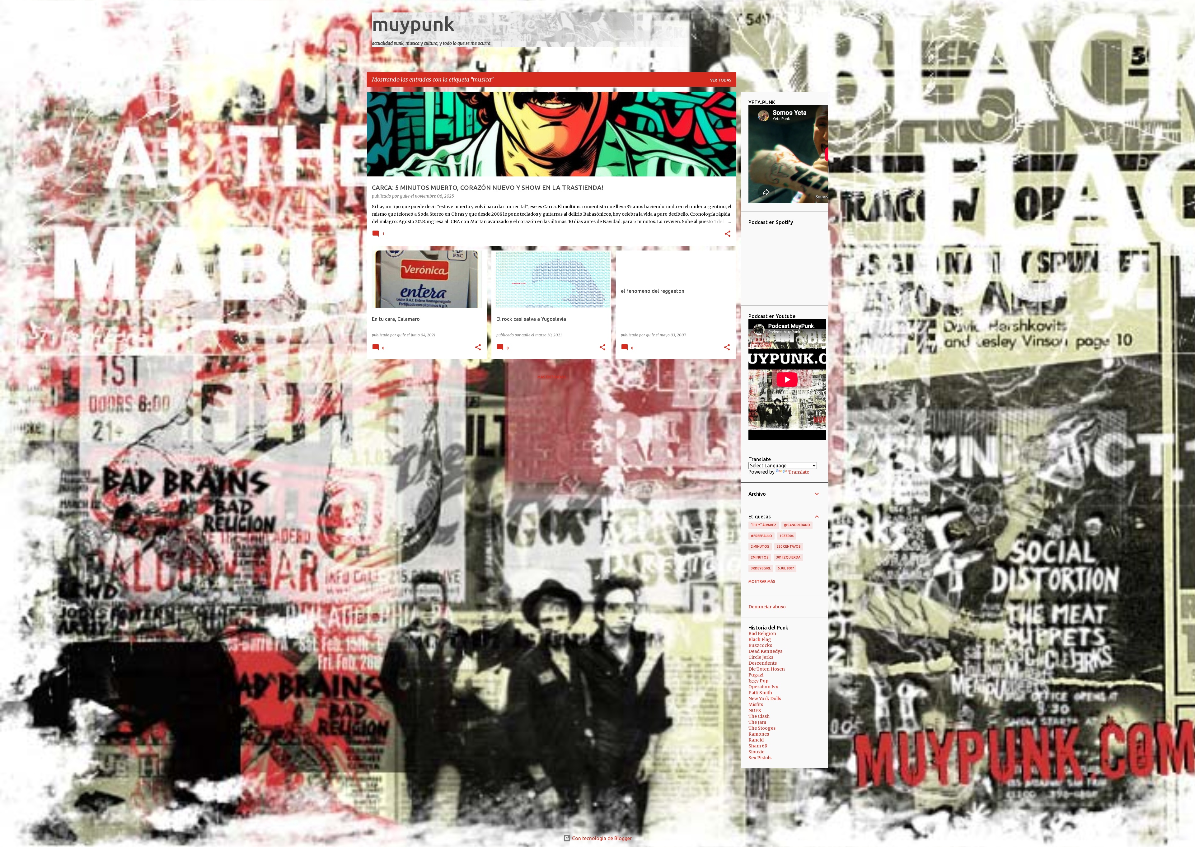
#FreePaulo (761, 536)
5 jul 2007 (786, 568)
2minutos (760, 557)
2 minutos (760, 546)
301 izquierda (788, 557)
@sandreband (797, 525)
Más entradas (551, 377)
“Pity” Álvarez (763, 525)
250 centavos (789, 546)
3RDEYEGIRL (761, 568)
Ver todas (720, 80)
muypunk (413, 24)
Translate (798, 472)
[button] (727, 234)
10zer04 (787, 536)
